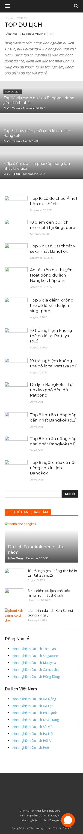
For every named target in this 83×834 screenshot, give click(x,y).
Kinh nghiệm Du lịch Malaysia (34, 662)
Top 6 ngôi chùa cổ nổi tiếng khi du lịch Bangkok (52, 467)
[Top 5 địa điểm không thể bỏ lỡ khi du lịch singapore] (16, 306)
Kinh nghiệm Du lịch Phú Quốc (34, 713)
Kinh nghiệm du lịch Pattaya (39, 815)
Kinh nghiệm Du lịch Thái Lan (34, 648)
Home (9, 18)
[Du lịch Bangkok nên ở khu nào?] (41, 542)
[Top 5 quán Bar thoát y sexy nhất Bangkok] (16, 251)
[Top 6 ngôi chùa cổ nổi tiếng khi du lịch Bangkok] (16, 468)
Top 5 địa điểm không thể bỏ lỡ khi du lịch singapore (52, 305)
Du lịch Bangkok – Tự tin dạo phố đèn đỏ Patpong (51, 389)
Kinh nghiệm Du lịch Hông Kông (36, 676)
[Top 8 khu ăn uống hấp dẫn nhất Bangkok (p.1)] (16, 444)
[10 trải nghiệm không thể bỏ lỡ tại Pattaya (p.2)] (16, 336)
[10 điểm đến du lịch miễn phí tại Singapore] (16, 228)
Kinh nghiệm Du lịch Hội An (32, 740)
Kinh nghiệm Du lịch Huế (30, 747)
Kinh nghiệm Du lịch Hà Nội (32, 733)
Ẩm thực (11, 33)
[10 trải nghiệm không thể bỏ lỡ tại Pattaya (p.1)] (16, 366)
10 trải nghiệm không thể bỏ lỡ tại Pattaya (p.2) (51, 335)
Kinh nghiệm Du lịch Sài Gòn (33, 726)
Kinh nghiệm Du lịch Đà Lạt (32, 706)
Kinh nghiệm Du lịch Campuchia (35, 669)
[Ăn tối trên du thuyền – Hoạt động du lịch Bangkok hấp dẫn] (16, 275)
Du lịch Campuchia (34, 33)
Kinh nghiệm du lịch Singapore (39, 810)
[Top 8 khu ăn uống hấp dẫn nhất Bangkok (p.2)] (16, 420)
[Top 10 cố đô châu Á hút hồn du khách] (16, 204)
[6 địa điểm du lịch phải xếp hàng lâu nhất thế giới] (14, 595)
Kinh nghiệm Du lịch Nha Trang (35, 719)
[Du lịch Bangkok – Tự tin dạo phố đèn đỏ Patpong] (16, 390)
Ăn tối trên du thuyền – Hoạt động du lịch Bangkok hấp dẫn (53, 275)
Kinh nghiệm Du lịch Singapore (35, 655)
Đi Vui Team (11, 108)
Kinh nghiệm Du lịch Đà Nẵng (34, 699)
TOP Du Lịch (12, 91)
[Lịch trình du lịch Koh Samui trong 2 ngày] (14, 615)
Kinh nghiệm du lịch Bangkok (41, 820)
